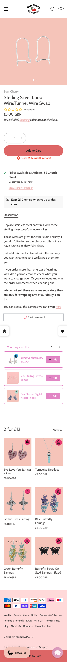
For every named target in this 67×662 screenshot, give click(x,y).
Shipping (25, 120)
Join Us (7, 615)
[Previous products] (51, 347)
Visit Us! (38, 620)
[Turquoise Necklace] (49, 452)
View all (58, 430)
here (58, 306)
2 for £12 (12, 429)
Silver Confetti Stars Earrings (32, 357)
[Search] (53, 10)
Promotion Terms (44, 625)
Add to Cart (33, 656)
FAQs (29, 620)
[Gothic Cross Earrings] (17, 501)
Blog (6, 625)
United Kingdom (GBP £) (17, 636)
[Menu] (6, 9)
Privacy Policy (53, 620)
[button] (57, 652)
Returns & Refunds (14, 620)
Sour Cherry (11, 91)
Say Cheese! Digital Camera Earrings (32, 394)
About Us (16, 625)
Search (17, 615)
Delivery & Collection (51, 615)
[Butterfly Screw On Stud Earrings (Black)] (49, 551)
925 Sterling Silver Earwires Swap (32, 376)
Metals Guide (30, 615)
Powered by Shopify (37, 646)
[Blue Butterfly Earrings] (49, 501)
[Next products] (59, 347)
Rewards (28, 625)
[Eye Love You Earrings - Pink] (17, 452)
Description (11, 215)
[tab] (13, 215)
